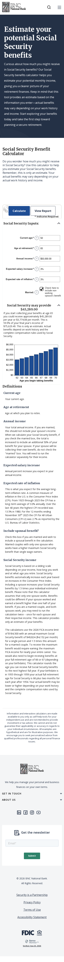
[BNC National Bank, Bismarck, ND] (14, 7)
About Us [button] (9, 799)
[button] (32, 223)
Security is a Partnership (32, 895)
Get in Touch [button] (11, 793)
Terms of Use (32, 910)
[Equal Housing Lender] (39, 932)
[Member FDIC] (28, 932)
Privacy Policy (32, 902)
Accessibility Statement (32, 917)
